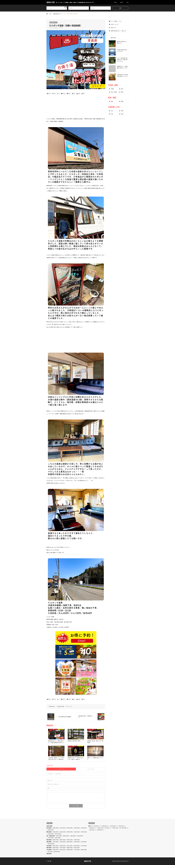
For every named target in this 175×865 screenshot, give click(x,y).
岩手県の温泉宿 (62, 827)
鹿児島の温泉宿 (57, 851)
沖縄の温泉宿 (48, 853)
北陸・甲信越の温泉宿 (50, 835)
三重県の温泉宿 (77, 839)
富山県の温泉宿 (80, 835)
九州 (112, 110)
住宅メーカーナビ (115, 24)
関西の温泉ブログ (100, 829)
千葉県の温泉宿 (84, 831)
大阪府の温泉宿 (55, 841)
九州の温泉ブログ (108, 827)
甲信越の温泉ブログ (105, 826)
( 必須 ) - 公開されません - (54, 784)
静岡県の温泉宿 (55, 839)
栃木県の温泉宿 (62, 831)
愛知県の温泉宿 (62, 839)
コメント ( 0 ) (61, 769)
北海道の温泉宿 (49, 826)
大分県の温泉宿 (77, 849)
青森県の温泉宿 (55, 827)
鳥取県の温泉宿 (55, 845)
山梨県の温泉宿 (73, 835)
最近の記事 (113, 37)
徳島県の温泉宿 (55, 847)
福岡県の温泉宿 (55, 849)
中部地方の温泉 (115, 827)
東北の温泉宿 (48, 827)
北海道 (112, 88)
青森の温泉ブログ (53, 22)
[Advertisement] (75, 107)
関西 (122, 101)
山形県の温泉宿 (84, 827)
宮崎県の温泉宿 (84, 849)
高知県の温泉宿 (77, 847)
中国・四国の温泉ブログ (123, 827)
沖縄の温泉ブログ (97, 826)
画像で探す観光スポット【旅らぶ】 (118, 30)
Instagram (48, 861)
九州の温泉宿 (48, 849)
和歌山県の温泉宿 (51, 843)
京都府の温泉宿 (62, 841)
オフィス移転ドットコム (116, 21)
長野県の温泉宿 (66, 835)
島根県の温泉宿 (62, 845)
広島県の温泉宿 (77, 845)
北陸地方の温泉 (100, 827)
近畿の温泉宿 (48, 841)
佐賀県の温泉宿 (62, 849)
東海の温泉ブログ (122, 826)
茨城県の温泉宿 (55, 831)
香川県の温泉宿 (62, 847)
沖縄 (122, 110)
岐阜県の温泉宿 (70, 839)
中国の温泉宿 (48, 845)
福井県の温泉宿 (58, 837)
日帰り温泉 (62, 706)
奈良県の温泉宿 (84, 841)
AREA (115, 2)
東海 (112, 101)
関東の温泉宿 (48, 831)
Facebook (46, 861)
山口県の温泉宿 (84, 845)
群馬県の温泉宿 (70, 831)
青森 (59, 706)
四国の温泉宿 (48, 847)
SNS (128, 2)
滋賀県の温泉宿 (70, 841)
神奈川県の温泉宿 (58, 833)
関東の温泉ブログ (93, 827)
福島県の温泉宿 (51, 829)
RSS (50, 861)
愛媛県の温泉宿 (70, 847)
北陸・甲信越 (114, 92)
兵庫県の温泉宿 (77, 841)
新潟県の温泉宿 (59, 835)
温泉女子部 (87, 861)
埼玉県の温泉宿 (77, 831)
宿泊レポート (114, 27)
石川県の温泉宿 (51, 837)
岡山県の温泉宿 (70, 845)
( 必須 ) (50, 780)
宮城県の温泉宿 (77, 827)
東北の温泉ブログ (93, 829)
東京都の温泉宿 (51, 833)
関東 (122, 92)
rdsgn (53, 706)
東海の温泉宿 (48, 839)
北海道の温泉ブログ (114, 826)
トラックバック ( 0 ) (90, 769)
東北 (122, 88)
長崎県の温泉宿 (70, 849)
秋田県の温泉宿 (70, 827)
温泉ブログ (90, 826)
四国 (122, 114)
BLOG (121, 2)
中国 (112, 114)
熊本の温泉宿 (50, 851)
